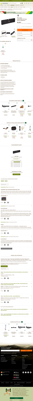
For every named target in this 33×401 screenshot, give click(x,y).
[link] (26, 3)
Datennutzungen (15, 392)
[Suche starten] (22, 3)
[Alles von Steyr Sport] (18, 15)
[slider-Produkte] (3, 47)
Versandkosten (29, 23)
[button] (27, 26)
